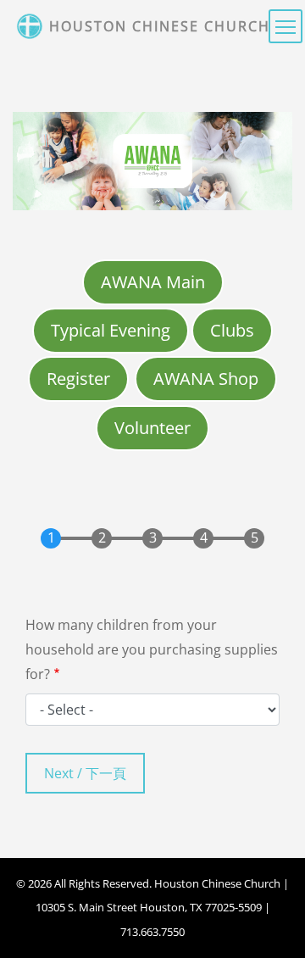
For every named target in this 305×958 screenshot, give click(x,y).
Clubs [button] (232, 330)
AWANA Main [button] (153, 281)
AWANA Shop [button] (205, 378)
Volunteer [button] (152, 427)
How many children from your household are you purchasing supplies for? (151, 649)
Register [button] (78, 378)
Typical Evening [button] (110, 330)
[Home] (31, 26)
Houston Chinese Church (159, 26)
